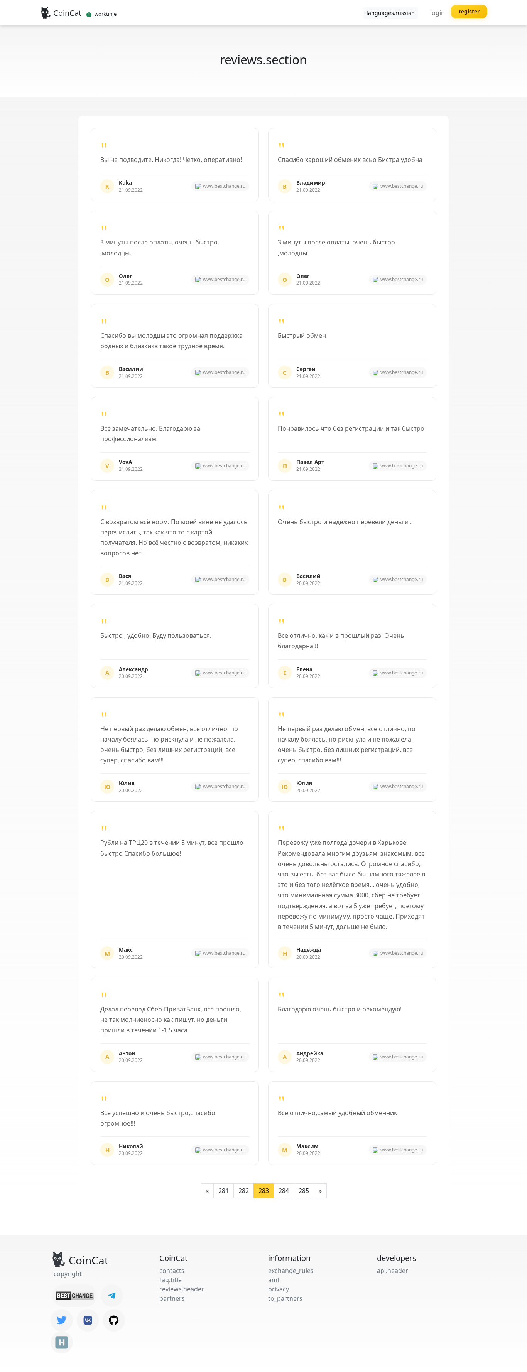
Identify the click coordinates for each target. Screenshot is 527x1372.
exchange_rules (291, 1270)
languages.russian (391, 13)
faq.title (170, 1280)
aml (273, 1280)
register (469, 11)
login (437, 12)
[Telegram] (112, 1295)
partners (172, 1298)
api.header (392, 1270)
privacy (278, 1289)
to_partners (285, 1298)
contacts (171, 1270)
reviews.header (181, 1289)
